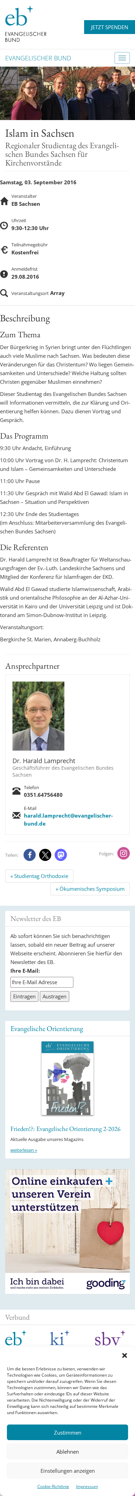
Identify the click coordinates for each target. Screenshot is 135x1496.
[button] (124, 1355)
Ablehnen (67, 1451)
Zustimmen (67, 1432)
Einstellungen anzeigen (67, 1470)
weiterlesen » (23, 1150)
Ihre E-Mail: (25, 970)
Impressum (87, 1486)
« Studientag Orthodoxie (39, 875)
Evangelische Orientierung (46, 1028)
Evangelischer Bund (38, 58)
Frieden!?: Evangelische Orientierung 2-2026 (65, 1128)
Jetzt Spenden (109, 27)
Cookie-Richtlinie (53, 1486)
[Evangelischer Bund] (25, 23)
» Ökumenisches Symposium (90, 888)
